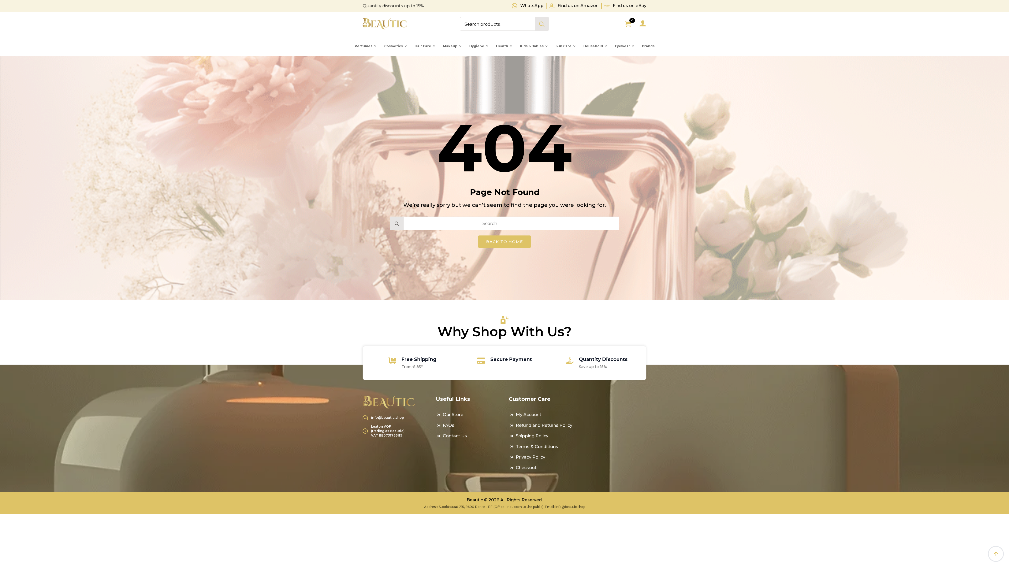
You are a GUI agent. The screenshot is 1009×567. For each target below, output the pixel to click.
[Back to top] (996, 554)
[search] (542, 24)
